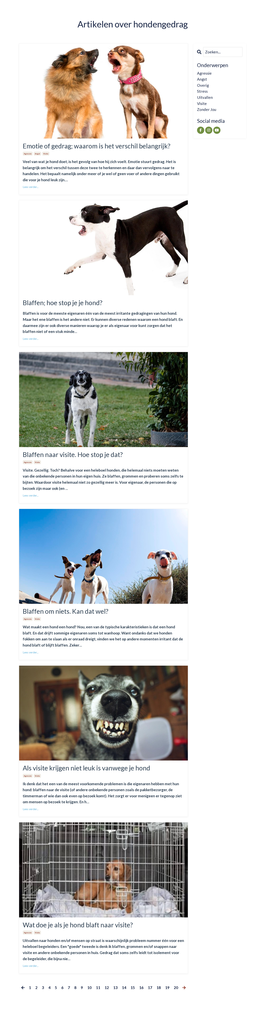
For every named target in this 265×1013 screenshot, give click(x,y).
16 (141, 987)
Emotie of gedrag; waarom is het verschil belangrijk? (96, 146)
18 (158, 987)
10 (89, 987)
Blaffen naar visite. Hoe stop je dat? (73, 454)
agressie (28, 154)
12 (107, 987)
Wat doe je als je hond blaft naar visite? (78, 925)
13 (115, 987)
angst (37, 154)
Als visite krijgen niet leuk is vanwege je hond (86, 768)
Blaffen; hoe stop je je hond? (62, 303)
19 (167, 987)
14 (124, 987)
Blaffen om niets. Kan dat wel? (65, 611)
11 (98, 987)
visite (45, 154)
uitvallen (205, 97)
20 (176, 987)
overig (203, 85)
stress (202, 91)
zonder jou (206, 109)
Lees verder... (30, 186)
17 (150, 987)
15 (133, 987)
